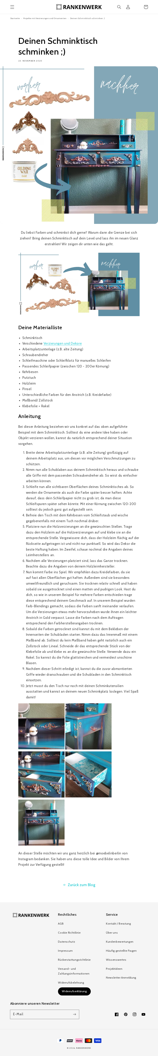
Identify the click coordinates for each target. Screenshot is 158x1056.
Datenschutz (66, 941)
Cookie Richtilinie (69, 932)
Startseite (15, 18)
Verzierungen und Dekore (63, 343)
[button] (12, 6)
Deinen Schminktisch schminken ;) (87, 18)
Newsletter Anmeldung (121, 977)
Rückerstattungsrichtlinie (74, 959)
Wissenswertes (116, 959)
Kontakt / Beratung (118, 923)
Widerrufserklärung (74, 991)
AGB (61, 923)
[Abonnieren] (74, 1014)
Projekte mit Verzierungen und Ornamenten (45, 18)
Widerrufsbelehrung (71, 982)
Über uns (112, 932)
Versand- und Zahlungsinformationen (73, 971)
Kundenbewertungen (120, 941)
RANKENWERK (83, 1048)
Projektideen (114, 968)
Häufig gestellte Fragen (121, 950)
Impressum (65, 950)
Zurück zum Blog (81, 885)
